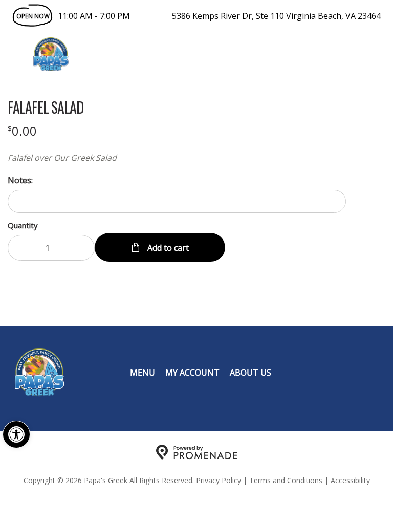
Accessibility (350, 480)
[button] (16, 434)
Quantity (23, 225)
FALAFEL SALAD (45, 107)
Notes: (20, 180)
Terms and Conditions (285, 480)
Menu (142, 372)
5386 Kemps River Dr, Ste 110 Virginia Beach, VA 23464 (276, 15)
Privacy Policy (218, 480)
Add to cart (167, 247)
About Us (250, 372)
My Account (192, 372)
